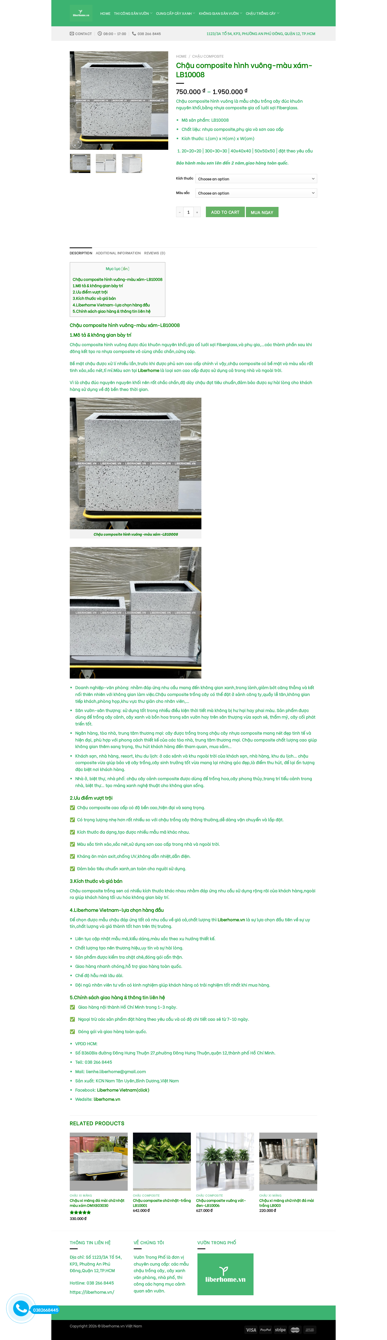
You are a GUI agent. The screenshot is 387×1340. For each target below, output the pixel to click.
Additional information (118, 252)
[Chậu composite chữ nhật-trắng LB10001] (162, 1161)
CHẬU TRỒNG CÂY (261, 13)
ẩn (125, 268)
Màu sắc (183, 192)
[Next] (159, 101)
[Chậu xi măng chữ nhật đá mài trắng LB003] (288, 1161)
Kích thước (184, 178)
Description (81, 252)
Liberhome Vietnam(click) (123, 1090)
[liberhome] (81, 13)
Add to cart (225, 212)
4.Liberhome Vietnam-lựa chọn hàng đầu (111, 304)
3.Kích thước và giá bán (94, 298)
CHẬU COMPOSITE (208, 56)
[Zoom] (77, 143)
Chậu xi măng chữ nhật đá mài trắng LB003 (286, 1203)
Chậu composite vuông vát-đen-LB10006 (221, 1203)
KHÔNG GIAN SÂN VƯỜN (219, 13)
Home (181, 56)
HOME (105, 13)
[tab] (81, 252)
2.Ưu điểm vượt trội (90, 292)
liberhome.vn (107, 1099)
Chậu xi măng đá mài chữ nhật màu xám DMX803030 (97, 1203)
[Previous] (78, 101)
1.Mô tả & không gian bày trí (98, 285)
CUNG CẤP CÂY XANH (174, 13)
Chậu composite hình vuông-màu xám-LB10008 (117, 279)
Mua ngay (262, 212)
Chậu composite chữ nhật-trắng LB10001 (162, 1203)
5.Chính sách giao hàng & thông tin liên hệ (112, 311)
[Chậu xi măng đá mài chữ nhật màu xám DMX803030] (99, 1161)
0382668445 (45, 1310)
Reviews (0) (154, 252)
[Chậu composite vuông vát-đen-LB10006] (225, 1161)
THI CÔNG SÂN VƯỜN (131, 13)
